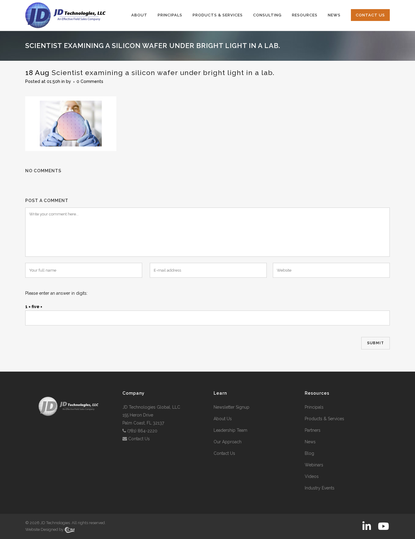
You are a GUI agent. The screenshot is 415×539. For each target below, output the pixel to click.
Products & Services (324, 418)
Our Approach (228, 441)
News (310, 441)
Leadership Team (230, 430)
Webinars (314, 464)
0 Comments (90, 81)
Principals (314, 407)
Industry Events (319, 488)
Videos (312, 476)
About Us (223, 418)
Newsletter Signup (231, 407)
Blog (309, 453)
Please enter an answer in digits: (56, 293)
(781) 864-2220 (142, 430)
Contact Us (139, 438)
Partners (313, 430)
